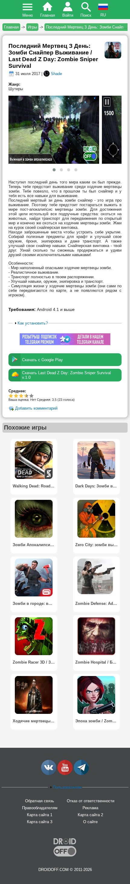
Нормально (16, 395)
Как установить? (33, 323)
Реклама (90, 808)
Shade (56, 73)
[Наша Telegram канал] (81, 773)
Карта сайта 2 (90, 815)
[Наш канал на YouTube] (65, 773)
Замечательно (25, 395)
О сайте (90, 822)
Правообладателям (39, 808)
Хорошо (21, 395)
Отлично (31, 395)
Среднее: (17, 391)
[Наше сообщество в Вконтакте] (48, 773)
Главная (47, 15)
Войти (67, 15)
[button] (54, 170)
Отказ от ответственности (90, 801)
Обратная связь (39, 801)
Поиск (85, 15)
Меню (27, 15)
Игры (32, 27)
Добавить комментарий (36, 408)
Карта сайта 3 (39, 822)
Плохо (11, 395)
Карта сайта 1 (39, 815)
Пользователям (67, 787)
